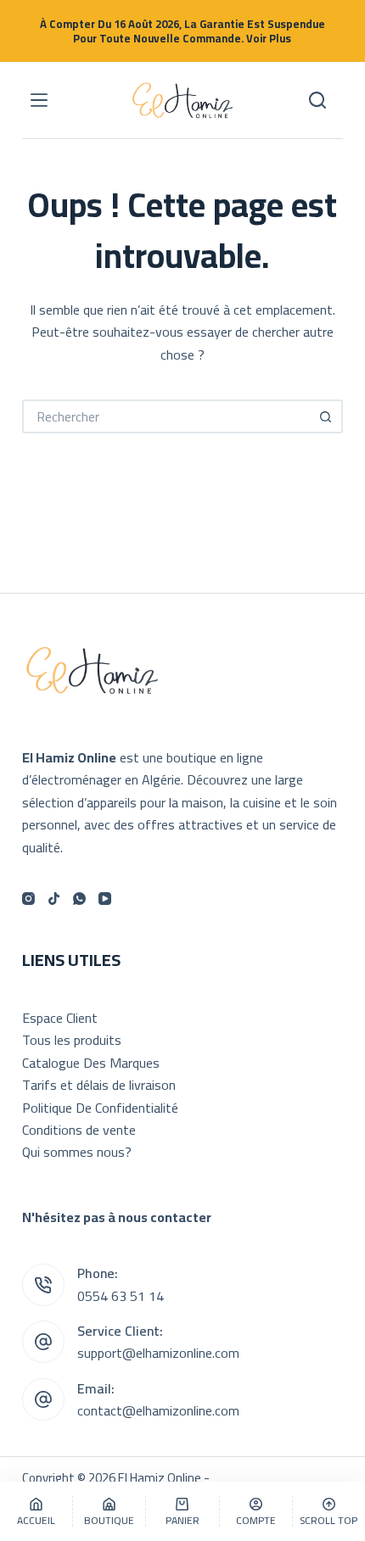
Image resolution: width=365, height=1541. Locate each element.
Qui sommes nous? (77, 1151)
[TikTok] (54, 898)
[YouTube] (104, 898)
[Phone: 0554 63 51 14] (43, 1285)
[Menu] (39, 100)
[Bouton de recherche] (326, 416)
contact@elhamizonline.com (158, 1410)
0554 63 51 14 (120, 1296)
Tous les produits (71, 1039)
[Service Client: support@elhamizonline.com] (43, 1341)
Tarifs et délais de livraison (99, 1084)
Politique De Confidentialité (100, 1107)
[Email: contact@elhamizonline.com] (43, 1399)
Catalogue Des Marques (91, 1062)
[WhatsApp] (79, 898)
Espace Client (60, 1017)
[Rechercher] (317, 100)
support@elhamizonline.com (158, 1352)
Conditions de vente (79, 1129)
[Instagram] (28, 898)
